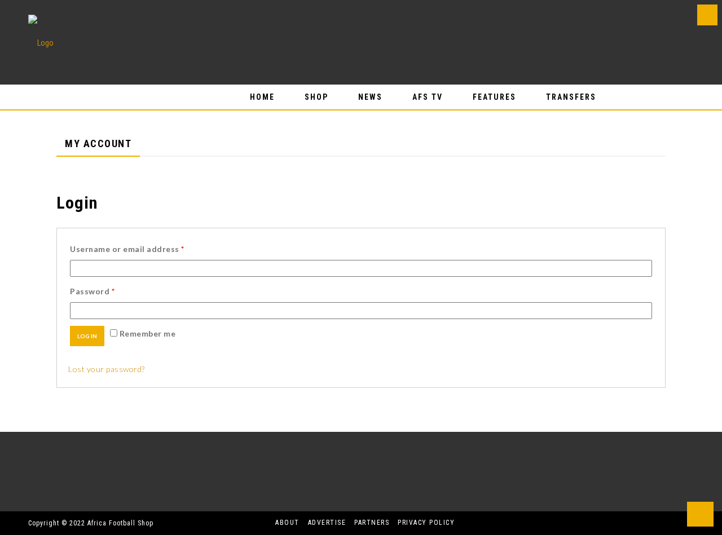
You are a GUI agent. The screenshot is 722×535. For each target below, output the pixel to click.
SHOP (316, 96)
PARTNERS (371, 523)
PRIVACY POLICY (426, 523)
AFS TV (427, 96)
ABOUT (287, 523)
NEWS (370, 96)
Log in (87, 336)
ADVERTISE (327, 523)
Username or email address (127, 249)
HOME (262, 96)
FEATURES (494, 96)
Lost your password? (106, 369)
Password (92, 291)
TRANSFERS (571, 96)
